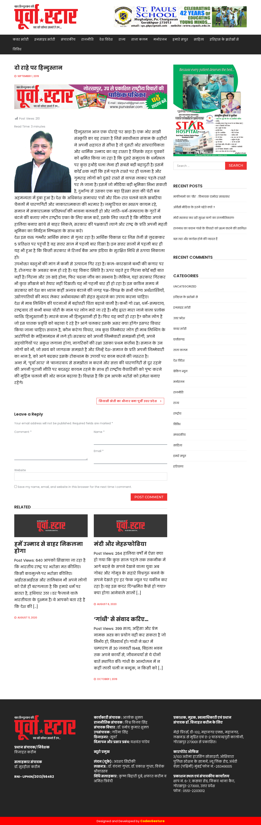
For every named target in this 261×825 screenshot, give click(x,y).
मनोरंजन (160, 39)
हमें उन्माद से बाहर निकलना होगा (48, 547)
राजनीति (87, 39)
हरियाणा (178, 466)
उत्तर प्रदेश (179, 318)
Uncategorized (184, 286)
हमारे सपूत (180, 39)
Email (99, 451)
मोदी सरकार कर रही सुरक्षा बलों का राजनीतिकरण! (203, 218)
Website (20, 470)
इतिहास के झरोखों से (224, 39)
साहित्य (199, 39)
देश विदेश (106, 39)
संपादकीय (68, 39)
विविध (17, 49)
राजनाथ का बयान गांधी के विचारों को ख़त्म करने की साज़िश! (210, 228)
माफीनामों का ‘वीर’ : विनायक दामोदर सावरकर (201, 197)
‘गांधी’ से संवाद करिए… (121, 619)
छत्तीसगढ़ (179, 339)
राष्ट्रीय (177, 413)
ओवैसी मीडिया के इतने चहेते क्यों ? (194, 207)
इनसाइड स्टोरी (44, 39)
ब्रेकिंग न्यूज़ (180, 371)
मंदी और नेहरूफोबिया (120, 544)
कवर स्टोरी (21, 39)
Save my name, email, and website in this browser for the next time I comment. (75, 487)
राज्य (121, 39)
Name (99, 432)
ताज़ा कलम (139, 39)
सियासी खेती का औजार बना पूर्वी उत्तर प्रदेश (128, 401)
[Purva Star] (180, 16)
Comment (23, 432)
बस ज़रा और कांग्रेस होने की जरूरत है (195, 239)
